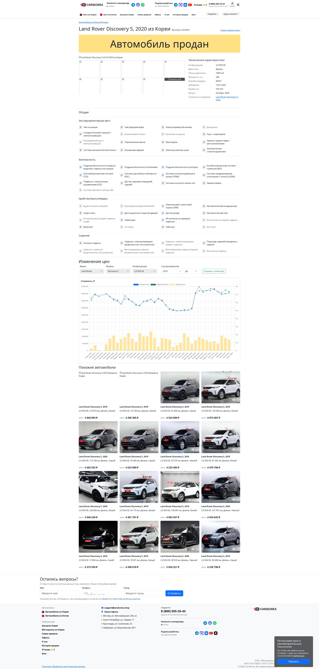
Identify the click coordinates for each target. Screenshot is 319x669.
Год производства (170, 266)
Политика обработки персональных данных (63, 666)
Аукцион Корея (127, 14)
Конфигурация (140, 266)
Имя (42, 587)
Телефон (86, 587)
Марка (83, 266)
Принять (293, 661)
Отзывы (198, 4)
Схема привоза (144, 14)
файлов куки (299, 656)
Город (126, 587)
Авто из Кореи (89, 14)
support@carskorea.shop (116, 607)
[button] (180, 57)
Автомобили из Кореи (57, 611)
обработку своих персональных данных (120, 598)
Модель (110, 266)
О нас (166, 14)
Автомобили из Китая (57, 615)
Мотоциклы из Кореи (53, 629)
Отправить (174, 593)
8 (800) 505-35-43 (217, 3)
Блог (194, 14)
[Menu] (238, 4)
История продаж (180, 14)
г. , (119, 615)
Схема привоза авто (230, 30)
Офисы (158, 14)
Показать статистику (214, 271)
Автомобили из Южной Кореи (93, 22)
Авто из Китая (109, 14)
